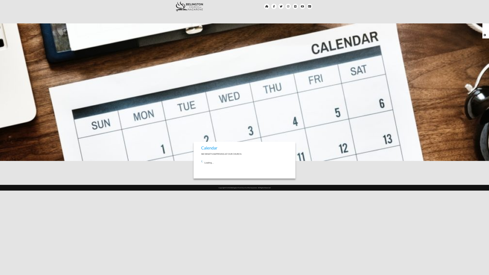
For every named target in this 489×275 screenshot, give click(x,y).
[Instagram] (289, 6)
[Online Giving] (303, 6)
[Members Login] (310, 6)
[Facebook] (274, 6)
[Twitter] (281, 6)
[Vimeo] (296, 6)
